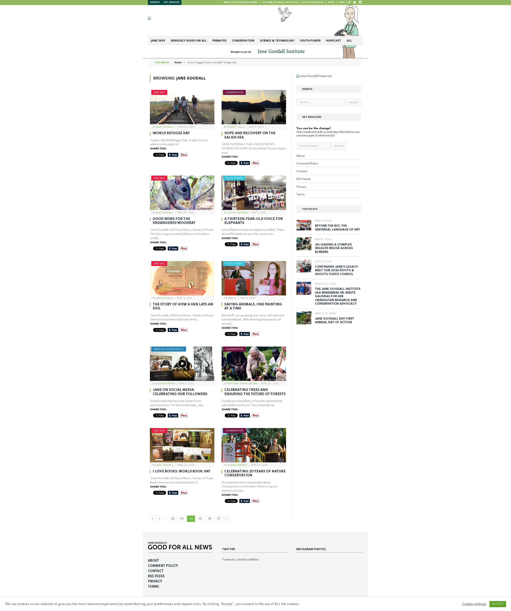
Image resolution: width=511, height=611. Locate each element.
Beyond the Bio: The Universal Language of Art (337, 228)
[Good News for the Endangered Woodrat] (182, 193)
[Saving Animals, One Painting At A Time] (254, 278)
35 (200, 518)
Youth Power (310, 40)
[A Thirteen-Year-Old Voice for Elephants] (254, 193)
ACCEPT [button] (498, 604)
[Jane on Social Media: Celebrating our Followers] (182, 364)
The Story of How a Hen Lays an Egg (183, 306)
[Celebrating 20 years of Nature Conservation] (254, 445)
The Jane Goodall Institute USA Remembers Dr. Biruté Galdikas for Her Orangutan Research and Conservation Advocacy (337, 296)
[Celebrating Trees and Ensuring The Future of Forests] (254, 364)
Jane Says (158, 40)
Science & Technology (277, 40)
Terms (300, 194)
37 (218, 518)
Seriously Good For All (189, 40)
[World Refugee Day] (182, 107)
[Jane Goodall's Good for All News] (210, 20)
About (300, 156)
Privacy (301, 187)
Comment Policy (307, 163)
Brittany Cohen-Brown (242, 383)
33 (182, 518)
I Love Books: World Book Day (181, 471)
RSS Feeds (303, 179)
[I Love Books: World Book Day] (182, 445)
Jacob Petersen (165, 383)
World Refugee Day (171, 133)
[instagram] (360, 2)
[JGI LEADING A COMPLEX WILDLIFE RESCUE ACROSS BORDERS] (303, 243)
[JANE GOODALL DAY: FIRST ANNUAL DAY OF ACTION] (303, 317)
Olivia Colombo (238, 212)
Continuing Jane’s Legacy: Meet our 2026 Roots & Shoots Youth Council (336, 270)
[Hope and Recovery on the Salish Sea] (254, 107)
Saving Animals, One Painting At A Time (253, 306)
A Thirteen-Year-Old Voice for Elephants (253, 221)
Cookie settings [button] (474, 604)
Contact (301, 171)
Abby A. (232, 297)
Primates (219, 40)
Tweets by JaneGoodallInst (240, 559)
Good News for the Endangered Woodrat (174, 221)
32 (172, 518)
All (349, 40)
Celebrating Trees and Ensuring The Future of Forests (255, 392)
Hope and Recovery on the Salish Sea (249, 135)
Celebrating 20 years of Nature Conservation (255, 473)
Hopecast (333, 40)
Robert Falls (236, 126)
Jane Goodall (164, 126)
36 (209, 518)
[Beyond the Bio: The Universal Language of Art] (303, 225)
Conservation (243, 40)
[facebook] (349, 2)
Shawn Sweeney (237, 464)
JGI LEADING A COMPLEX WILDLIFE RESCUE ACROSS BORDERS (334, 248)
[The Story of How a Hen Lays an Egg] (182, 278)
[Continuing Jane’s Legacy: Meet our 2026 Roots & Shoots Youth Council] (303, 265)
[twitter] (355, 2)
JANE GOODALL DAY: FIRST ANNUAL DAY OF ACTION (334, 320)
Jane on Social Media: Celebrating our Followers (180, 392)
